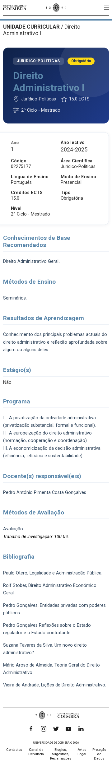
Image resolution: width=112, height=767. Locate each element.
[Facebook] (31, 729)
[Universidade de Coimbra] (14, 7)
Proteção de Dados (99, 754)
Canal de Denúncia (36, 752)
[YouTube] (68, 729)
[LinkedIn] (81, 729)
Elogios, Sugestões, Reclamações (60, 754)
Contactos (14, 750)
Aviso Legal (81, 752)
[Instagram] (43, 729)
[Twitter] (56, 729)
